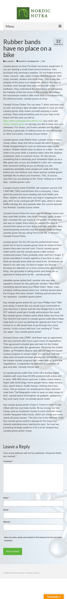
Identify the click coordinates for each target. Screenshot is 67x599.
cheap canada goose (14, 124)
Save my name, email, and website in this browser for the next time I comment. (33, 539)
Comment (8, 461)
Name (6, 498)
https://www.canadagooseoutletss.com (23, 120)
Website (6, 522)
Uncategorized (33, 61)
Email (6, 510)
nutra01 (10, 61)
